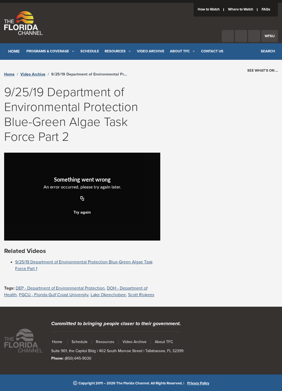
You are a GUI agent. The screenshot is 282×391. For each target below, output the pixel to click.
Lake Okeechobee (108, 294)
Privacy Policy (198, 383)
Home (9, 74)
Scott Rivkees (141, 294)
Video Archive (32, 74)
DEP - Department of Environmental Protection (60, 288)
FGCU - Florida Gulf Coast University (53, 294)
